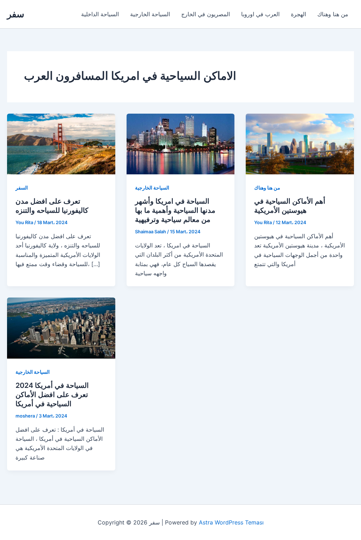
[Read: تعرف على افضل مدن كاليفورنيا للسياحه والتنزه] (61, 143)
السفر (22, 188)
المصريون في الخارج (205, 14)
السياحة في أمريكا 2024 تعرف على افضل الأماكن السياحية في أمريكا (52, 394)
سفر (15, 13)
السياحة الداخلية (100, 14)
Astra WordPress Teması (231, 522)
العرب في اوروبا (260, 14)
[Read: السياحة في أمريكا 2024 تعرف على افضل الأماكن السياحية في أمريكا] (61, 327)
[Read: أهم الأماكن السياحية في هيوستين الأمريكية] (300, 143)
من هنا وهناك (332, 14)
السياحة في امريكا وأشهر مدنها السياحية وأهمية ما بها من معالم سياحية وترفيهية (175, 210)
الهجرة (298, 14)
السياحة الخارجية (150, 14)
